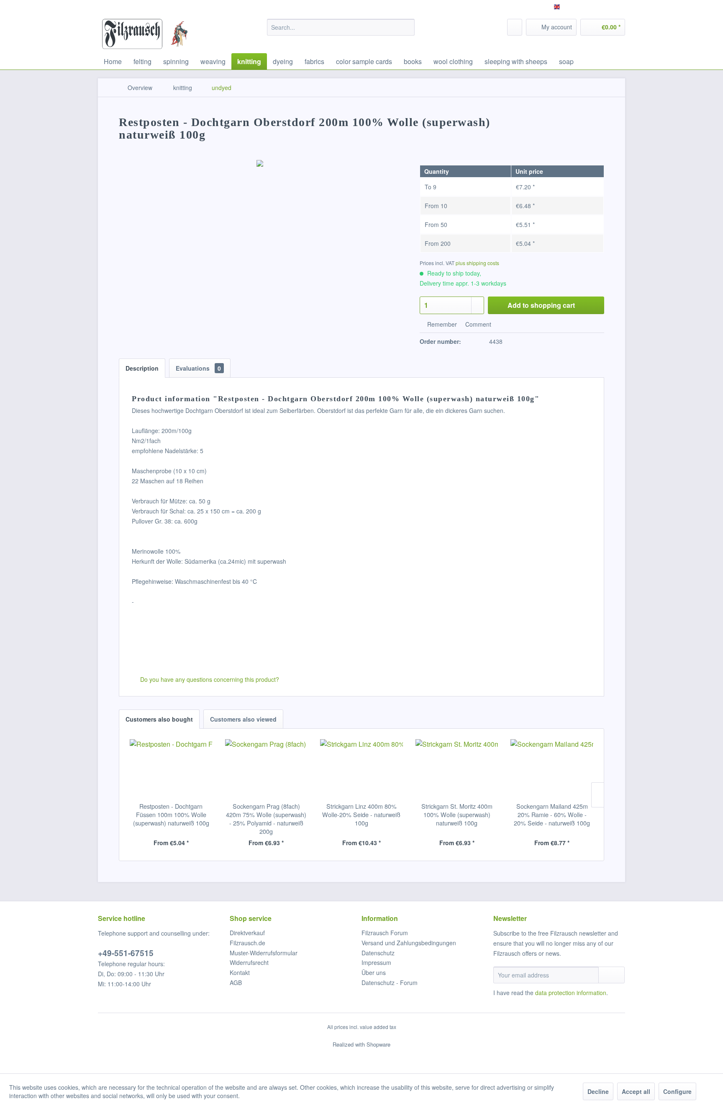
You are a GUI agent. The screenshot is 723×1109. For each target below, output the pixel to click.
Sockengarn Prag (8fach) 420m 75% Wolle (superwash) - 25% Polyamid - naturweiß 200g (266, 819)
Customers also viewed (243, 719)
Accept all (636, 1091)
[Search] (407, 27)
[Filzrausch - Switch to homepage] (132, 34)
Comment (477, 324)
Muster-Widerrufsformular (263, 953)
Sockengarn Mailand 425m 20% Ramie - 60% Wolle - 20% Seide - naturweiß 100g (552, 814)
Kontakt (240, 972)
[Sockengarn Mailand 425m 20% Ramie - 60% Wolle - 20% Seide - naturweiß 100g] (551, 768)
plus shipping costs (477, 262)
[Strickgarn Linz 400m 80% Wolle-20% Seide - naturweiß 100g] (361, 768)
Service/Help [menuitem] (603, 7)
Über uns (374, 972)
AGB (236, 982)
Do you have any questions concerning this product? (208, 679)
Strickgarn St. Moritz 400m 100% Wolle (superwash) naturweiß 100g (456, 814)
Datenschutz (378, 953)
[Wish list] (514, 27)
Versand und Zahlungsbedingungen (409, 943)
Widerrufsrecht (249, 962)
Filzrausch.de (247, 943)
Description (142, 368)
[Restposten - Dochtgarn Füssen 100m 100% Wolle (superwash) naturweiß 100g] (171, 768)
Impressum (376, 962)
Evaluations (198, 368)
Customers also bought (159, 719)
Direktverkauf (247, 932)
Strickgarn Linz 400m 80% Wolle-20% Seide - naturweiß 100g (361, 814)
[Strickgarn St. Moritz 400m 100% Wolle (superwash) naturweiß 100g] (456, 768)
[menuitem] (341, 27)
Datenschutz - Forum (390, 982)
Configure (677, 1091)
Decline (598, 1091)
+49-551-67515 (126, 953)
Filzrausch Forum (385, 932)
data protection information (570, 992)
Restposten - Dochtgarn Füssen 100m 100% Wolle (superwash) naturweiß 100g (171, 814)
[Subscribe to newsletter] (611, 975)
